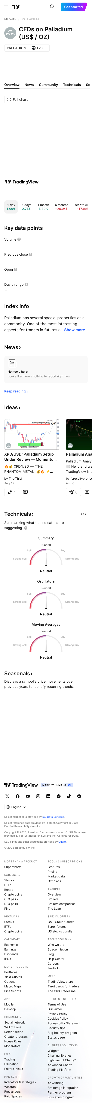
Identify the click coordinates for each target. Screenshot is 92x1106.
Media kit (54, 968)
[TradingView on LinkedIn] (48, 796)
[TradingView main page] (16, 7)
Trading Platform (59, 1069)
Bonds (8, 889)
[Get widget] (83, 514)
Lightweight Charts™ (62, 1060)
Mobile (8, 1004)
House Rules (12, 1041)
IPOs (7, 959)
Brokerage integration (63, 1087)
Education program (61, 1097)
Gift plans (54, 881)
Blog (51, 954)
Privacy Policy (57, 1014)
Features (54, 867)
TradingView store (60, 981)
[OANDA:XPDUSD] (8, 445)
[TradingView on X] (7, 796)
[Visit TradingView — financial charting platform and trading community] (21, 182)
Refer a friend (13, 1032)
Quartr (62, 841)
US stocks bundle (60, 931)
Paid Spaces (13, 1096)
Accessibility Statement (64, 1023)
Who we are (56, 944)
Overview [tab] (11, 84)
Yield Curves (13, 977)
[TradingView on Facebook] (18, 796)
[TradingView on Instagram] (38, 796)
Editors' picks (13, 1069)
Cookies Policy (58, 1018)
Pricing (52, 871)
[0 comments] (25, 492)
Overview (54, 894)
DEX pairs (11, 904)
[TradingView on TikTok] (69, 796)
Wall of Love (12, 1027)
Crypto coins (13, 894)
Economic (11, 944)
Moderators (12, 1046)
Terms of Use (57, 1004)
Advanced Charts (60, 1065)
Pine (7, 908)
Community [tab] (48, 84)
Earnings (10, 949)
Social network (14, 1022)
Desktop (10, 1009)
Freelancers (12, 1091)
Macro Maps (13, 986)
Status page (56, 1037)
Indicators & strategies (20, 1082)
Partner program (59, 1092)
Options (9, 981)
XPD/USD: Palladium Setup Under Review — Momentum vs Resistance (30, 457)
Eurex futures (57, 926)
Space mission (58, 949)
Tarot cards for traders (63, 986)
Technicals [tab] (72, 84)
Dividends (11, 954)
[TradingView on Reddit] (79, 796)
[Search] (52, 7)
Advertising (56, 1083)
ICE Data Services (53, 816)
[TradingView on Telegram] (59, 796)
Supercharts (12, 867)
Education (11, 1064)
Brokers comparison (62, 904)
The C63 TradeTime (62, 991)
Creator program (16, 1036)
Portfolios (10, 972)
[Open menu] (6, 7)
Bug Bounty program (62, 1032)
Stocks (9, 880)
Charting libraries (59, 1055)
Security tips (56, 1028)
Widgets (53, 1051)
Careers (53, 963)
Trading (9, 1059)
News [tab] (29, 84)
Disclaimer (55, 1009)
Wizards (10, 1087)
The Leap (54, 908)
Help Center (56, 959)
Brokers (53, 899)
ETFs (7, 885)
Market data (56, 876)
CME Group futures (61, 922)
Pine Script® (12, 991)
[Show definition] (19, 239)
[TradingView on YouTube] (28, 796)
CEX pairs (11, 899)
